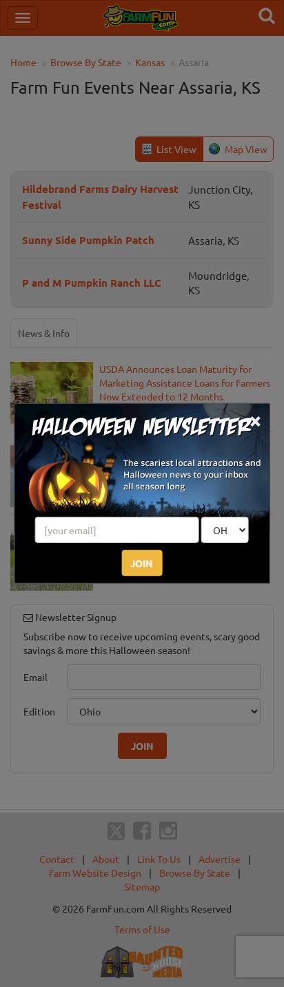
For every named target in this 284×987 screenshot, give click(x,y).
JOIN (141, 563)
